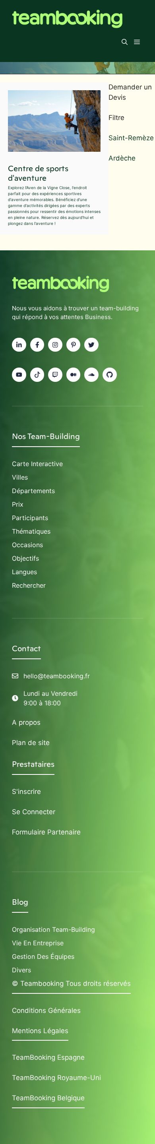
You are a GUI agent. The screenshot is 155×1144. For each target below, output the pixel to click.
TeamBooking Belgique (48, 1098)
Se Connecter (33, 812)
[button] (124, 42)
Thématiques (31, 531)
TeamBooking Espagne (48, 1057)
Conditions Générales (46, 1010)
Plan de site (31, 743)
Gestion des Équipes (43, 956)
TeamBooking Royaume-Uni (56, 1078)
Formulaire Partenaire (46, 832)
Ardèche (122, 158)
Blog (20, 902)
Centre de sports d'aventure (38, 173)
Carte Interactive (37, 464)
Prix (17, 504)
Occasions (27, 545)
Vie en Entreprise (38, 943)
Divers (21, 970)
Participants (30, 518)
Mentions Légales (40, 1031)
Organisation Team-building (53, 929)
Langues (24, 572)
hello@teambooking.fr (56, 676)
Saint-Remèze (131, 138)
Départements (33, 491)
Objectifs (25, 558)
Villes (20, 477)
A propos (26, 722)
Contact (26, 648)
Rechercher (29, 585)
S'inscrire (26, 792)
